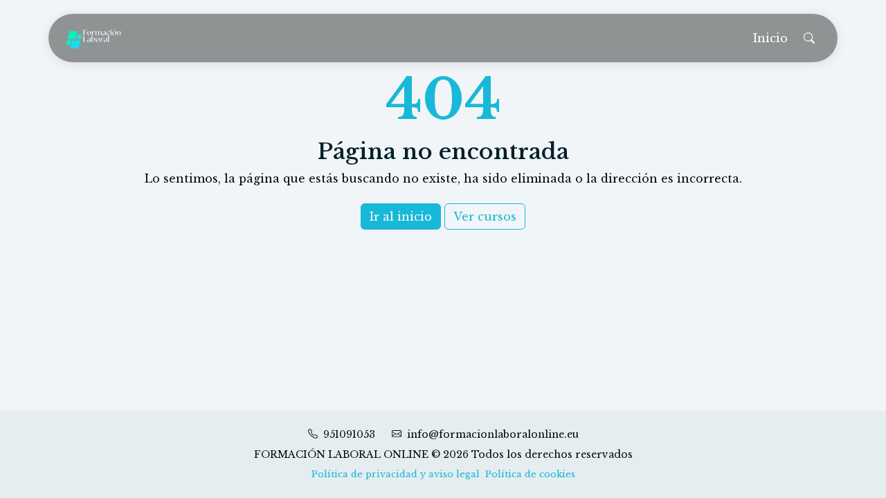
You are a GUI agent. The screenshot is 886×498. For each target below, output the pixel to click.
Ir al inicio (401, 216)
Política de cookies (530, 474)
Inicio (770, 38)
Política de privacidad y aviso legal (395, 474)
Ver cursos (484, 216)
